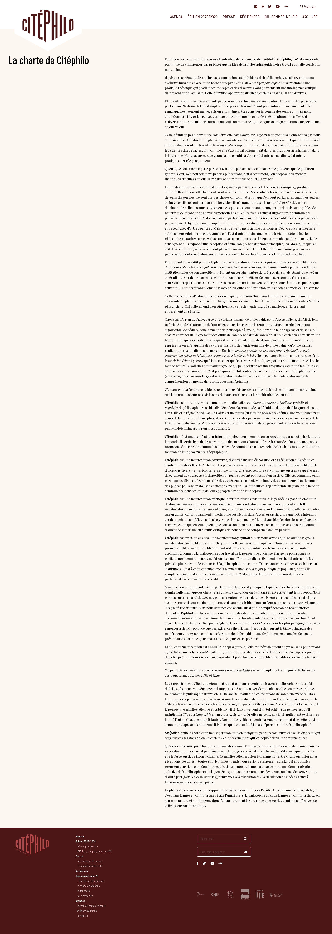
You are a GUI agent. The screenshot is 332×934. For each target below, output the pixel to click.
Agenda (176, 16)
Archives (310, 16)
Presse (229, 16)
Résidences (250, 16)
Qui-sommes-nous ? (281, 16)
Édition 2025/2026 (202, 16)
